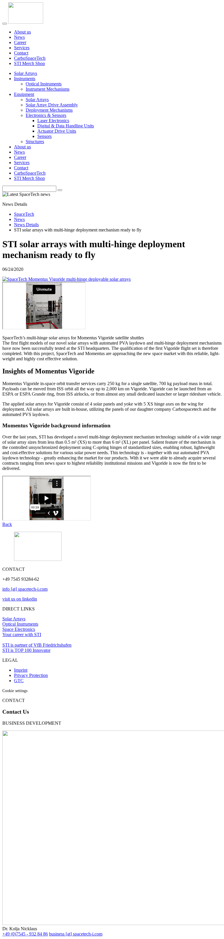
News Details (26, 224)
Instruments (24, 78)
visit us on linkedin (19, 598)
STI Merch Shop (29, 63)
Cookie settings (14, 691)
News (19, 37)
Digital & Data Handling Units (65, 125)
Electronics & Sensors (46, 115)
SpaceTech (24, 214)
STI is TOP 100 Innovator (26, 650)
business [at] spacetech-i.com (75, 933)
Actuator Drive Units (56, 131)
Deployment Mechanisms (49, 110)
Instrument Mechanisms (47, 89)
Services (21, 47)
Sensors (44, 136)
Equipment (24, 94)
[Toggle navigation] (4, 23)
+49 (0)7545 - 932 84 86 (25, 933)
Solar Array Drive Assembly (52, 104)
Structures (35, 141)
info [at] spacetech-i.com (25, 589)
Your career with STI (21, 634)
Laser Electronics (53, 120)
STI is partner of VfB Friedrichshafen (36, 645)
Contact (21, 52)
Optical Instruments (44, 83)
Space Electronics (18, 629)
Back (7, 524)
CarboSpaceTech (30, 58)
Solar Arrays (25, 73)
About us (22, 31)
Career (20, 42)
